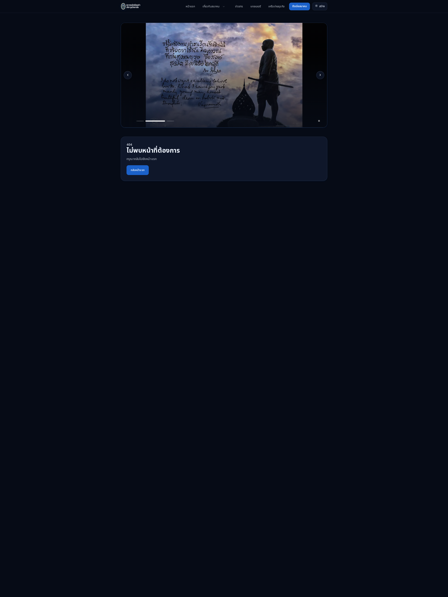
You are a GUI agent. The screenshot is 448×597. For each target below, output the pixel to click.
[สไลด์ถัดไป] (320, 75)
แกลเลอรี (255, 6)
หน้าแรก (190, 6)
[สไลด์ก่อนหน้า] (128, 75)
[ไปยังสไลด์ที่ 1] (128, 118)
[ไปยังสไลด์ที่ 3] (152, 118)
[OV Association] (137, 6)
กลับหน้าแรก (138, 170)
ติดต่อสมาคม (299, 6)
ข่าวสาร (239, 6)
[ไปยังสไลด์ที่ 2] (137, 118)
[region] (224, 75)
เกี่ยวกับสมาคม (211, 6)
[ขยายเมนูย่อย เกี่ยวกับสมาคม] (224, 6)
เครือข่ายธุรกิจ (276, 6)
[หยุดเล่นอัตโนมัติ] (320, 118)
